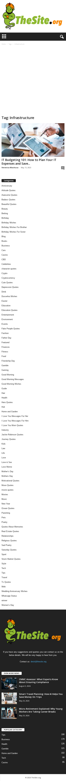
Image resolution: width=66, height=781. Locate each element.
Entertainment (8, 315)
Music (4, 499)
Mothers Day (7, 476)
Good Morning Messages (13, 379)
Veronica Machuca (10, 167)
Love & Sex (7, 462)
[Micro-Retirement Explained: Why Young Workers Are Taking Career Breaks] (9, 713)
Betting (5, 213)
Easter (4, 301)
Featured (5, 342)
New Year (6, 504)
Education (6, 305)
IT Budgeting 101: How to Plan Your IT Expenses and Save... (29, 162)
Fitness (5, 351)
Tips (3, 573)
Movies (5, 494)
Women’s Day (8, 605)
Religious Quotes (9, 540)
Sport (4, 554)
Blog (4, 236)
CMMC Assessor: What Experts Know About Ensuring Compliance (38, 681)
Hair (3, 393)
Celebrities (6, 264)
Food (4, 356)
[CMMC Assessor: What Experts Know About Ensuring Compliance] (9, 683)
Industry (5, 430)
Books (4, 241)
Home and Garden (10, 411)
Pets (4, 517)
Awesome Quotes (9, 195)
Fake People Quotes (11, 328)
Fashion (5, 333)
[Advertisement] (33, 81)
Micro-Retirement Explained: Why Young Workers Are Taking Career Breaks (40, 710)
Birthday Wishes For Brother (14, 227)
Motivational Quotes (10, 481)
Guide (4, 388)
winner (4, 600)
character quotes (9, 269)
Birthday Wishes (9, 222)
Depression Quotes (10, 287)
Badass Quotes (8, 199)
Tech (4, 568)
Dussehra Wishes (9, 296)
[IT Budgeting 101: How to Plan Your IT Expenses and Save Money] (33, 140)
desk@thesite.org (38, 661)
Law (3, 448)
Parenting (6, 513)
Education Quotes (9, 310)
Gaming (5, 370)
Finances (6, 347)
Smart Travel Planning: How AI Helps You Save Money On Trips (41, 695)
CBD (4, 259)
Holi (3, 407)
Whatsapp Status (9, 596)
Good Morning (8, 375)
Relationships (8, 536)
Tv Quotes (6, 582)
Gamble (5, 365)
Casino (5, 255)
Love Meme (7, 467)
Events (5, 324)
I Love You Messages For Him (15, 421)
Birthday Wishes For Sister (13, 232)
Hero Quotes (7, 402)
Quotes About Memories (12, 527)
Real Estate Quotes (10, 531)
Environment (7, 319)
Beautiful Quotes (9, 204)
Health (4, 398)
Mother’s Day (7, 471)
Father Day (6, 338)
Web (4, 586)
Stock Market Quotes (11, 559)
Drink (4, 292)
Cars (4, 250)
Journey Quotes (9, 439)
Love (4, 457)
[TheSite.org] (33, 16)
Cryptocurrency (8, 278)
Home (4, 44)
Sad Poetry (7, 545)
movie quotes (8, 490)
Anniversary (7, 186)
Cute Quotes (7, 282)
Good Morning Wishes (11, 384)
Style (4, 563)
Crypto (4, 273)
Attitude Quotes (9, 190)
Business (6, 246)
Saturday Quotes (9, 550)
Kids (4, 444)
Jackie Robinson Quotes (12, 434)
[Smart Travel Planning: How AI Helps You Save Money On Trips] (9, 698)
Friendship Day (8, 361)
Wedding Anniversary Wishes (14, 591)
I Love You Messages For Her (15, 416)
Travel (4, 577)
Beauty (5, 209)
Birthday (5, 218)
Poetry (4, 522)
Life (3, 453)
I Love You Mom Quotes (12, 425)
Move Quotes (8, 485)
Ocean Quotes (8, 508)
